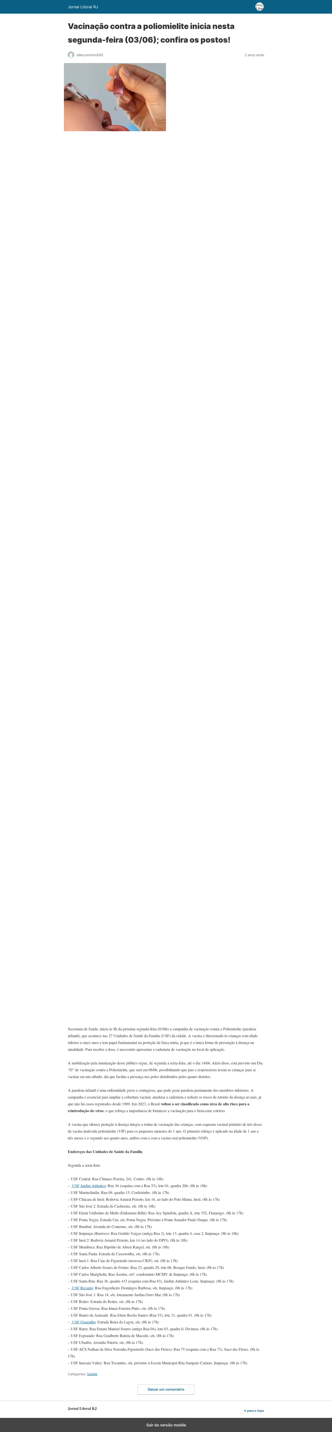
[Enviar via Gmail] (104, 633)
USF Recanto (82, 1287)
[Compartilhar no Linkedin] (104, 287)
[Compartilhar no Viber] (104, 787)
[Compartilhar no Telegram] (104, 710)
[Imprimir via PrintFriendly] (104, 671)
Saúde (92, 1374)
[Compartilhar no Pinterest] (104, 479)
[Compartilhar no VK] (104, 979)
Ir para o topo (254, 1411)
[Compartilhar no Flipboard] (104, 1018)
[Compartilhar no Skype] (104, 748)
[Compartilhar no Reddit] (104, 864)
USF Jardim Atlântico (88, 1185)
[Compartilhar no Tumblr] (104, 556)
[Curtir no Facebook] (104, 825)
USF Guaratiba (83, 1321)
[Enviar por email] (104, 595)
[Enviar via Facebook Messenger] (104, 902)
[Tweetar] (104, 210)
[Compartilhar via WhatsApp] (104, 248)
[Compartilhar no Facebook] (104, 172)
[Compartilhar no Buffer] (104, 941)
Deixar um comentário (166, 1389)
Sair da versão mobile (166, 1425)
